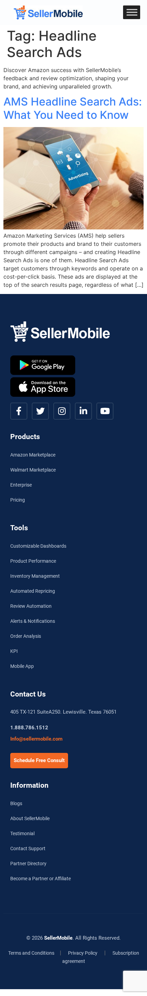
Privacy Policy (82, 953)
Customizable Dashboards (38, 546)
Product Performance (33, 561)
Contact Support (27, 848)
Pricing (17, 500)
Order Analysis (25, 636)
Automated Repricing (32, 591)
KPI (14, 651)
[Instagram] (61, 411)
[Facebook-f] (18, 411)
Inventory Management (35, 576)
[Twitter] (40, 411)
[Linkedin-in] (83, 411)
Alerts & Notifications (32, 621)
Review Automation (31, 606)
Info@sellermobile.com (36, 739)
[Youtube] (104, 411)
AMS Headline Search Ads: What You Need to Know (72, 108)
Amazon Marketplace (32, 455)
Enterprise (21, 485)
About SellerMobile (30, 818)
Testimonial (22, 833)
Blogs (16, 803)
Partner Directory (28, 863)
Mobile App (22, 666)
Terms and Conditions (31, 953)
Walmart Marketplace (33, 470)
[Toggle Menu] (131, 12)
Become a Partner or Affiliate (40, 878)
